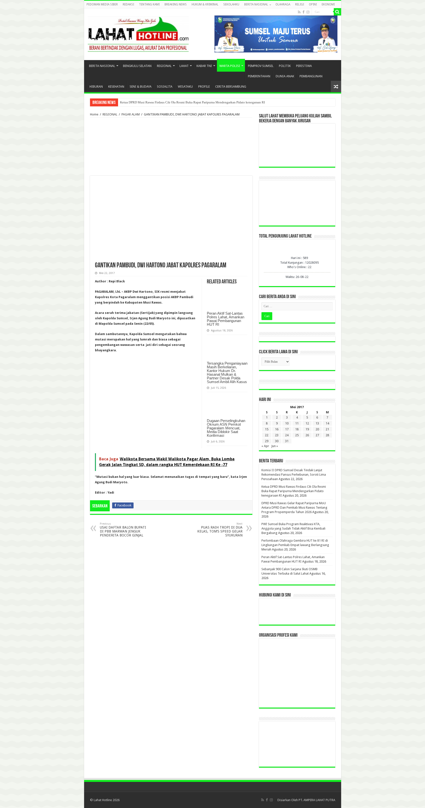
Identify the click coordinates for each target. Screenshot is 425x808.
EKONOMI (328, 4)
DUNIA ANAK (285, 76)
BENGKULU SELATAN (137, 66)
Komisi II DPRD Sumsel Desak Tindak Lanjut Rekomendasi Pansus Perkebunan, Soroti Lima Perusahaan (293, 474)
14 (327, 423)
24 (286, 435)
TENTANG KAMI (149, 4)
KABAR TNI (204, 66)
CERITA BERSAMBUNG (230, 86)
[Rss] (299, 12)
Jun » (274, 446)
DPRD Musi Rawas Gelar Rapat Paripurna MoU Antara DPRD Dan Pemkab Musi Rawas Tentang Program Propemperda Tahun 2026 (294, 507)
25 (297, 435)
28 (327, 435)
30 (276, 441)
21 (327, 429)
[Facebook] (303, 12)
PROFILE (204, 86)
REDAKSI (128, 4)
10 (286, 423)
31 (286, 441)
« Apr (265, 446)
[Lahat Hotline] (138, 33)
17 (286, 429)
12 (307, 423)
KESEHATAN (116, 86)
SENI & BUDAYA (141, 86)
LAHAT (184, 66)
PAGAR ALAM (130, 114)
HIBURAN (96, 86)
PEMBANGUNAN (311, 76)
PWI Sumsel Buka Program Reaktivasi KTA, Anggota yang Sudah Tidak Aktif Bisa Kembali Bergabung (293, 528)
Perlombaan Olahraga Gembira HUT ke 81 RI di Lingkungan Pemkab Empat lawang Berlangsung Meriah (295, 545)
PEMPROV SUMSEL (260, 66)
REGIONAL (164, 66)
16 (276, 429)
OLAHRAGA (282, 4)
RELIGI (299, 4)
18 (297, 429)
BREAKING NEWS (176, 4)
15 (266, 429)
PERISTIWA (304, 66)
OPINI (313, 4)
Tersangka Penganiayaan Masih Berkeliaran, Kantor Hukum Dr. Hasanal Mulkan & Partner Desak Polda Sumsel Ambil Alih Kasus (227, 372)
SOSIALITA (164, 86)
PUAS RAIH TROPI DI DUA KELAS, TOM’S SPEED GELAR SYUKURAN (220, 529)
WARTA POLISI (229, 66)
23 (276, 435)
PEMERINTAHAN (259, 76)
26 (307, 435)
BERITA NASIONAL (256, 4)
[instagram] (308, 12)
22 (266, 435)
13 (317, 423)
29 (266, 441)
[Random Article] (336, 86)
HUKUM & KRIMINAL (205, 4)
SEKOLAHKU (231, 4)
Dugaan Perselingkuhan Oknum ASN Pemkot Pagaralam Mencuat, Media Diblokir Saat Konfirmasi (226, 428)
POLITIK (285, 66)
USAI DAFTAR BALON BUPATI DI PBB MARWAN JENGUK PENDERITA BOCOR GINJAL (123, 529)
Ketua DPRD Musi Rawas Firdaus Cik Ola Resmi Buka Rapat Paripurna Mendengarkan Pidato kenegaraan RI (192, 102)
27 (317, 435)
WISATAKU (185, 86)
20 (317, 429)
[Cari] (337, 12)
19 (307, 429)
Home (94, 114)
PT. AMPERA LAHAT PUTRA (317, 800)
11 (297, 423)
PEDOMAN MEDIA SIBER (102, 4)
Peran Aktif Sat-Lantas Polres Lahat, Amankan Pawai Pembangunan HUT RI (225, 318)
